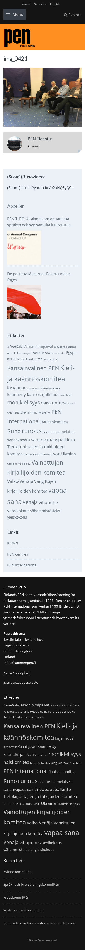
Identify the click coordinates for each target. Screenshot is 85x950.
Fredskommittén (16, 897)
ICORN (11, 359)
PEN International (22, 565)
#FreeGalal (15, 346)
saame (48, 431)
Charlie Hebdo (40, 353)
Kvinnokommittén (17, 871)
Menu (17, 14)
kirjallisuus (16, 388)
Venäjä (30, 502)
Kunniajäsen (50, 388)
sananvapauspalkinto (53, 439)
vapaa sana (61, 832)
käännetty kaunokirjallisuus (33, 394)
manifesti (65, 395)
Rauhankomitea (54, 421)
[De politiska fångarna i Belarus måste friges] (24, 302)
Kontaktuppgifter (16, 672)
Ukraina (68, 453)
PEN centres (17, 554)
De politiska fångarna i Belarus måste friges (39, 276)
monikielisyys (23, 402)
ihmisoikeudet (26, 359)
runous (31, 431)
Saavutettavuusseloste (20, 682)
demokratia (58, 353)
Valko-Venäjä (20, 481)
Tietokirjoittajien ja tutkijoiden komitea (40, 796)
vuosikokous (18, 510)
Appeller (15, 206)
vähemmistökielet (45, 510)
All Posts (34, 146)
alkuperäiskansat (65, 347)
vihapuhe (48, 502)
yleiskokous (17, 517)
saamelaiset (65, 431)
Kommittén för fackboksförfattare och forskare (39, 923)
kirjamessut (33, 388)
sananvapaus (18, 439)
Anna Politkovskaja (18, 353)
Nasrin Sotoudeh (40, 763)
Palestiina (44, 413)
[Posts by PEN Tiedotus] (14, 144)
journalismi (51, 359)
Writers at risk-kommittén (23, 910)
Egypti (71, 352)
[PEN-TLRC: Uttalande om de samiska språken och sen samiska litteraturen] (24, 248)
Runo (14, 431)
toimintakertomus (38, 454)
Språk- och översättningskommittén (31, 884)
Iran (39, 359)
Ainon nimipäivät (38, 346)
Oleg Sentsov (28, 413)
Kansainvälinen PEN (33, 368)
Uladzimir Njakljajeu (19, 463)
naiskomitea (54, 403)
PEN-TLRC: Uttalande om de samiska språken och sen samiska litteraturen (39, 221)
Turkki (56, 454)
